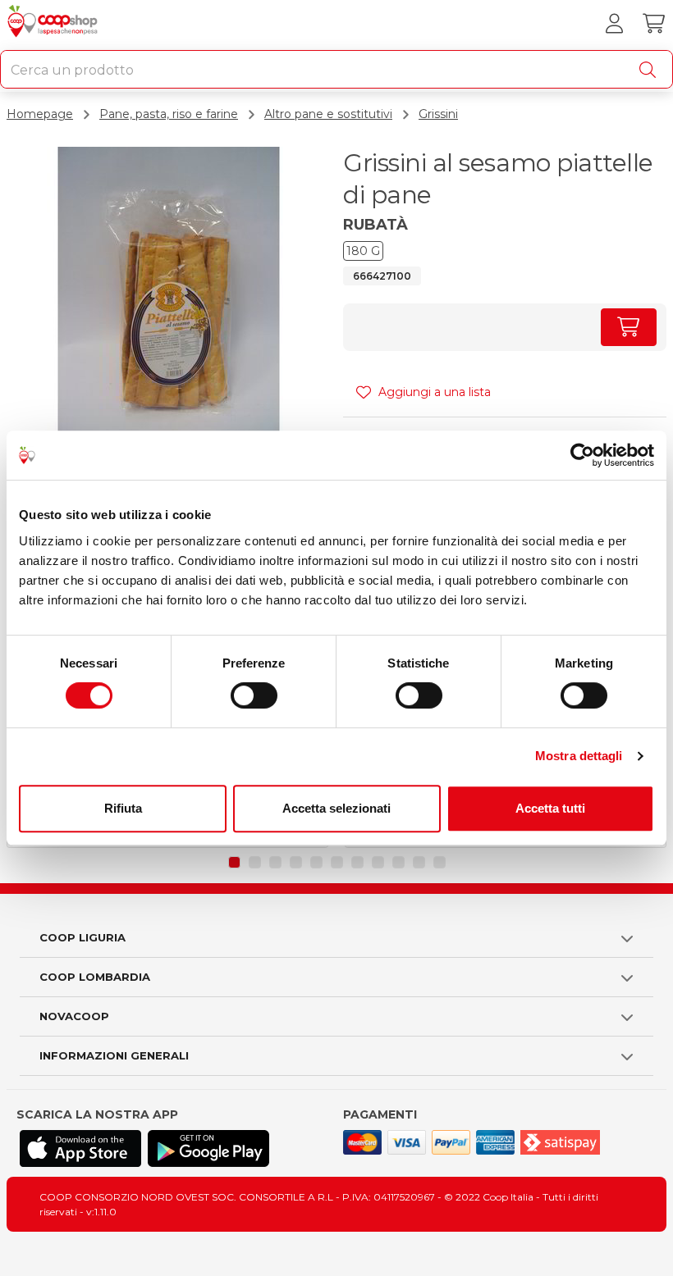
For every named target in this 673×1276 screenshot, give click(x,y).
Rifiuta (123, 808)
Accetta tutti (550, 808)
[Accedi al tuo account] (614, 23)
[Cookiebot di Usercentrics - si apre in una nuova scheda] (582, 455)
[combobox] (336, 69)
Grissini (438, 114)
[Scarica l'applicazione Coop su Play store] (208, 1148)
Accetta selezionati (336, 808)
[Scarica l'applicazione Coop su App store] (80, 1148)
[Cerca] (650, 70)
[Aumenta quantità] (629, 327)
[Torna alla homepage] (54, 24)
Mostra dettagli (579, 756)
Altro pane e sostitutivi (328, 114)
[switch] (254, 695)
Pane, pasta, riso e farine (168, 114)
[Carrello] (653, 23)
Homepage (40, 114)
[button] (234, 862)
